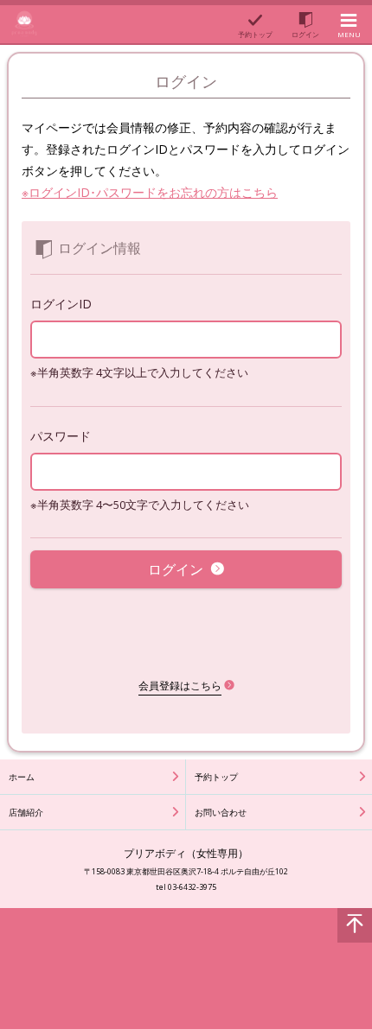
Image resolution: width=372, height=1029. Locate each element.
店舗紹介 (26, 812)
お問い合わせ (221, 812)
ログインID (61, 303)
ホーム (22, 777)
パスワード (60, 436)
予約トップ (216, 777)
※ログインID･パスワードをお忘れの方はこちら (150, 192)
